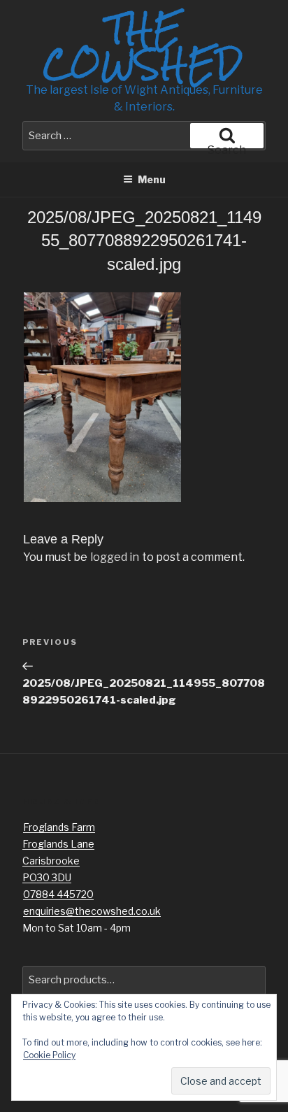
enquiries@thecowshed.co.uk (92, 911)
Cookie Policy (49, 1055)
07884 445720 (58, 894)
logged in (114, 557)
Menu (152, 179)
